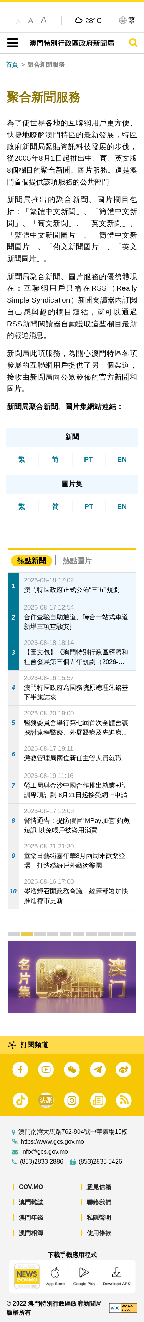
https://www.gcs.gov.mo (52, 1142)
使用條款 (99, 1233)
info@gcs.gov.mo (44, 1152)
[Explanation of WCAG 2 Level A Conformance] (123, 1307)
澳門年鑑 (31, 1217)
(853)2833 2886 (41, 1162)
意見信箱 (99, 1187)
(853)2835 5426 (100, 1162)
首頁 (12, 64)
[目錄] (11, 43)
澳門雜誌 (31, 1202)
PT (88, 459)
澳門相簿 (31, 1233)
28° (93, 20)
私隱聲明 (99, 1217)
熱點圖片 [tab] (77, 561)
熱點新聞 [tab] (31, 561)
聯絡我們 (99, 1202)
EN (122, 459)
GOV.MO (31, 1187)
